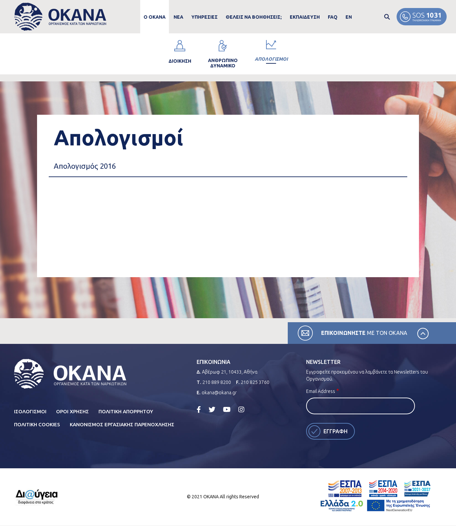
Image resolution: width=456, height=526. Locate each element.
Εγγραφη (335, 431)
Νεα (178, 17)
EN (349, 17)
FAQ (332, 17)
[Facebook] (199, 409)
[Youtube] (227, 409)
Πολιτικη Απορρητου (125, 411)
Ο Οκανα (155, 17)
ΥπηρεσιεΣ (204, 17)
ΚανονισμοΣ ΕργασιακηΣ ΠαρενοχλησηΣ (122, 424)
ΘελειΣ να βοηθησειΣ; (254, 17)
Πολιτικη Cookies (37, 424)
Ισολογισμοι (30, 411)
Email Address (320, 391)
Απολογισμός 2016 (85, 166)
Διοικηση (180, 61)
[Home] (60, 17)
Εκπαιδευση (305, 17)
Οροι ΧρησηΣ (72, 411)
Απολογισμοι (271, 59)
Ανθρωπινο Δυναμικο (223, 63)
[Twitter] (212, 409)
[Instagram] (241, 409)
